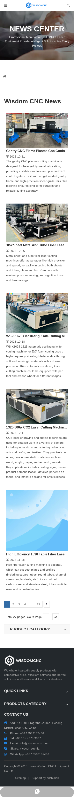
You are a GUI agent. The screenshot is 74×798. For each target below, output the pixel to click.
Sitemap (20, 778)
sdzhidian (53, 778)
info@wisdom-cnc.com (34, 743)
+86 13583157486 (37, 754)
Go (56, 616)
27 (38, 604)
